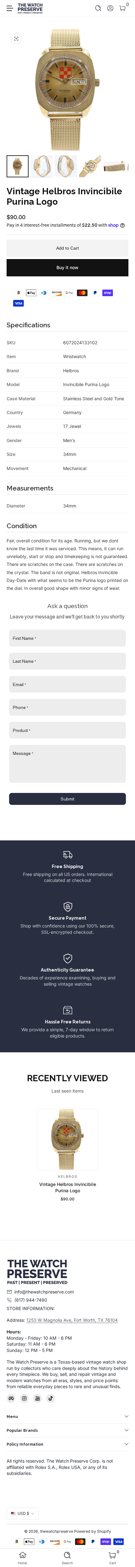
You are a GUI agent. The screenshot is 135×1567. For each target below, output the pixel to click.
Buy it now (67, 267)
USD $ (23, 1513)
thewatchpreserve (56, 1531)
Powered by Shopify (92, 1531)
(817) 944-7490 (30, 1300)
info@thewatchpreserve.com (44, 1291)
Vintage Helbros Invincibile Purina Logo (67, 1187)
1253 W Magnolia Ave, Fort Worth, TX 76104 (72, 1320)
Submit (67, 798)
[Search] (98, 8)
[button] (98, 8)
